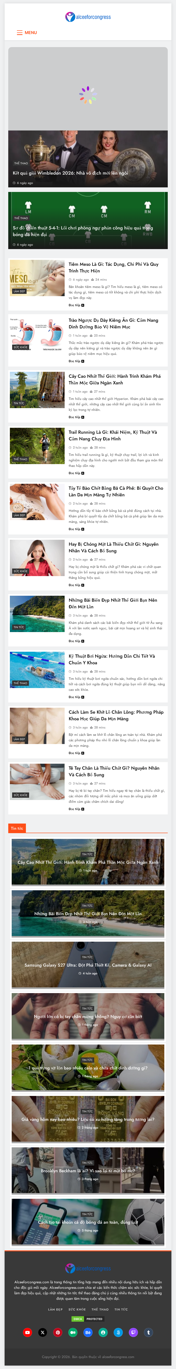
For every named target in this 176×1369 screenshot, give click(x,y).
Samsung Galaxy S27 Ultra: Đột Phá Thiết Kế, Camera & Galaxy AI (88, 965)
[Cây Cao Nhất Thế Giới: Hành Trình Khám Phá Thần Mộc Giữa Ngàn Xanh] (37, 390)
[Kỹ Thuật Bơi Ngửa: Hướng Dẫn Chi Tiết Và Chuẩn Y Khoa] (37, 670)
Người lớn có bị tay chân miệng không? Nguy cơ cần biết (88, 1017)
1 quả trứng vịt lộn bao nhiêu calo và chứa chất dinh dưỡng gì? (88, 1068)
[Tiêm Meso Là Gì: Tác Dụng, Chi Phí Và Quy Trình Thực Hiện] (37, 278)
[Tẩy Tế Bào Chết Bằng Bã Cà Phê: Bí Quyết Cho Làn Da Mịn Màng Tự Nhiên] (37, 502)
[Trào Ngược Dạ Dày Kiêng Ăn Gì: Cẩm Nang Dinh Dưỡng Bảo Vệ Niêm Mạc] (37, 334)
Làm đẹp (19, 291)
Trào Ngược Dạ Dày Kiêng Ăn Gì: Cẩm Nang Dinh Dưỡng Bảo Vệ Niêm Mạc (113, 323)
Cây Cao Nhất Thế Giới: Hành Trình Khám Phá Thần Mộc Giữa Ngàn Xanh (115, 379)
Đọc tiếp (74, 305)
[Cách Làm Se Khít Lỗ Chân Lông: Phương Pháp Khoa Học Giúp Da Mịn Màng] (37, 726)
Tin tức (19, 403)
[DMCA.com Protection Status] (88, 1319)
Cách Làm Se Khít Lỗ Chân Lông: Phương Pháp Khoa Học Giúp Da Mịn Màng (116, 715)
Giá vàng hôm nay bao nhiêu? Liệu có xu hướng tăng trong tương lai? (88, 1119)
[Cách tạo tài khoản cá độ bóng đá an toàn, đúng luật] (88, 1243)
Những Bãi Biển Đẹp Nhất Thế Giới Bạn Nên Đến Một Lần (88, 914)
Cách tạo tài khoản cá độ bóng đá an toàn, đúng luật (88, 1222)
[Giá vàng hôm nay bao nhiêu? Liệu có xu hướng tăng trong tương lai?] (88, 1140)
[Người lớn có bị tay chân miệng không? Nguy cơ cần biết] (88, 1037)
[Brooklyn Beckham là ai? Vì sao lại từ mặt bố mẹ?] (88, 1191)
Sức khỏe (21, 347)
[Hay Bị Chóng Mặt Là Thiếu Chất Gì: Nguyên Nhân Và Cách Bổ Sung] (37, 558)
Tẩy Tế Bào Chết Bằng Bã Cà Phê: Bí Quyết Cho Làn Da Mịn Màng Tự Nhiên (116, 491)
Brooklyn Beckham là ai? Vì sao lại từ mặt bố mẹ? (88, 1171)
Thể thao (21, 163)
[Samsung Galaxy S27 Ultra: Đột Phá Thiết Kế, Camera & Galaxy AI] (88, 986)
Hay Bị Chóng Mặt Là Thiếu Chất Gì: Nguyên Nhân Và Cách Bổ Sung (114, 547)
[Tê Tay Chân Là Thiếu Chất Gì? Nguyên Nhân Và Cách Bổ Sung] (37, 782)
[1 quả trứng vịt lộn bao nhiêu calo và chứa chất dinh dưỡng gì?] (88, 1089)
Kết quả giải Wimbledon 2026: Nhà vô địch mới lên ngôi (70, 173)
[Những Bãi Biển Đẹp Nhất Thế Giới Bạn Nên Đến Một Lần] (37, 614)
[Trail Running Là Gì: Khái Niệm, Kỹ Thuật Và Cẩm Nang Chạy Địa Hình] (37, 446)
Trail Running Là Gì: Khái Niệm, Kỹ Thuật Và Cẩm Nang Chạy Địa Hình (113, 435)
